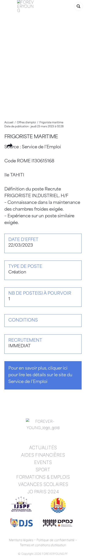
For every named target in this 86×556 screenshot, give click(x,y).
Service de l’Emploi (41, 147)
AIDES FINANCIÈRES (43, 455)
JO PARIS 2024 (43, 491)
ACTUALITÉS (43, 447)
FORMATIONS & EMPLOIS (43, 477)
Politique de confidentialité (56, 540)
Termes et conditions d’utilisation (43, 545)
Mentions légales (21, 540)
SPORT (43, 469)
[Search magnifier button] (78, 6)
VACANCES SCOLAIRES (43, 484)
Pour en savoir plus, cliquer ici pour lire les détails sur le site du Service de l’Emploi (40, 375)
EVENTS (43, 462)
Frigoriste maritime (31, 137)
